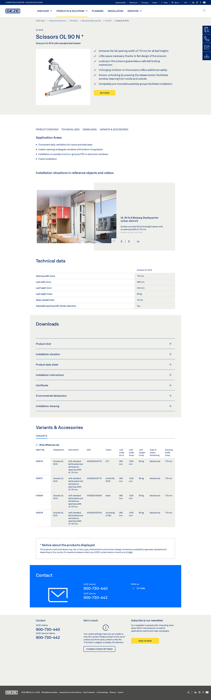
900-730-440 (95, 588)
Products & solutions (70, 11)
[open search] (204, 10)
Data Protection (89, 692)
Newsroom (134, 3)
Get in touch (91, 620)
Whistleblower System (50, 692)
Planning (97, 11)
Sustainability (121, 3)
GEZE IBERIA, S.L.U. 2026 (30, 692)
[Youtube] (204, 2)
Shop (165, 3)
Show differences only (49, 445)
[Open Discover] (51, 11)
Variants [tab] (41, 436)
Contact (40, 620)
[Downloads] (206, 56)
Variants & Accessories (114, 129)
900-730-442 (95, 597)
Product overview (47, 129)
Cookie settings (102, 692)
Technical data (70, 129)
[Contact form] (206, 47)
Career (154, 3)
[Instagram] (197, 2)
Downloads (90, 129)
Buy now (104, 93)
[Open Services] (141, 11)
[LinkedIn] (193, 2)
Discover (43, 11)
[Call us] (206, 38)
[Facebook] (200, 2)
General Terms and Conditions (70, 692)
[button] (176, 3)
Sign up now (145, 641)
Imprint (120, 692)
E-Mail (130, 552)
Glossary (113, 692)
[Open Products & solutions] (86, 11)
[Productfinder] (206, 30)
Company (144, 3)
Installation (115, 11)
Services (133, 11)
